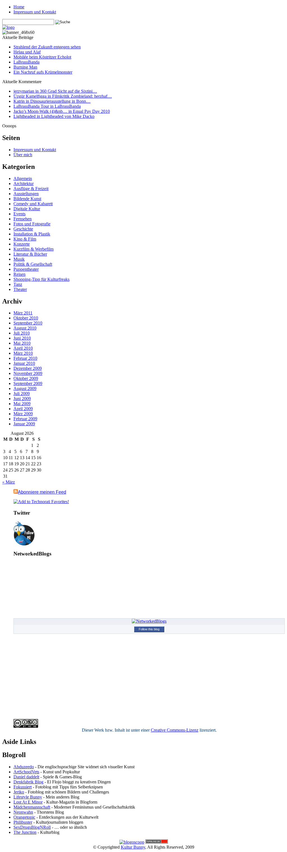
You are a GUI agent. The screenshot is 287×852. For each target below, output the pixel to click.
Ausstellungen (26, 193)
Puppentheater (26, 269)
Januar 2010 (24, 363)
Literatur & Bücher (30, 254)
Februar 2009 (25, 418)
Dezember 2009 (27, 368)
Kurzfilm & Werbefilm (33, 249)
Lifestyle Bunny (27, 797)
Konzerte (21, 244)
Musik (19, 259)
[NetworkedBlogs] (149, 621)
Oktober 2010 (25, 318)
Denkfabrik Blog (28, 781)
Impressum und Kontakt (34, 12)
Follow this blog (149, 629)
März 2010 (23, 353)
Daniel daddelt (26, 776)
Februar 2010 (25, 358)
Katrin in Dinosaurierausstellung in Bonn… (52, 101)
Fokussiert (22, 787)
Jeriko (18, 792)
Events (19, 213)
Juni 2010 (22, 338)
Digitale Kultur (26, 208)
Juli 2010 (21, 333)
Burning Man (25, 67)
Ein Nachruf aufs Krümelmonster (42, 72)
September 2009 (27, 383)
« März (8, 482)
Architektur (23, 183)
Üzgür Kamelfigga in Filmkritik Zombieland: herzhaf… (62, 96)
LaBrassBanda (26, 62)
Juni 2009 (22, 398)
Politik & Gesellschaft (32, 264)
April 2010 (23, 348)
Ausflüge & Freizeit (30, 188)
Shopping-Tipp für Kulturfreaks (41, 279)
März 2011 (23, 313)
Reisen (19, 274)
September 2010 (27, 323)
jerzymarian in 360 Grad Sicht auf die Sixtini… (55, 91)
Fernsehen (22, 218)
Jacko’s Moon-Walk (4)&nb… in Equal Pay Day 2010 (61, 111)
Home (18, 6)
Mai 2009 (22, 403)
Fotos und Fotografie (31, 223)
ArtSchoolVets (26, 771)
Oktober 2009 (25, 378)
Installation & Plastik (31, 234)
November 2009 (27, 373)
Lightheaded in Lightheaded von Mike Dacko (53, 116)
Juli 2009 (21, 393)
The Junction (24, 832)
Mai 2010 (22, 343)
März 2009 (23, 413)
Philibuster (22, 822)
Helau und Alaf (27, 52)
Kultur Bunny (133, 847)
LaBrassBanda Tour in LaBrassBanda (47, 106)
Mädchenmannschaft (31, 807)
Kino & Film (24, 239)
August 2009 (24, 388)
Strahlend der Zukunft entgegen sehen (47, 47)
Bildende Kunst (27, 198)
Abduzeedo (23, 766)
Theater (20, 289)
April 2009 (23, 408)
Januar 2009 (24, 423)
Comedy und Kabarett (33, 203)
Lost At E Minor (28, 802)
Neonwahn (23, 812)
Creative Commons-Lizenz (174, 730)
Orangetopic (24, 817)
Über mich (22, 154)
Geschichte (23, 229)
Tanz (17, 284)
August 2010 (24, 328)
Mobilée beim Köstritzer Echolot (42, 57)
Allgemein (22, 178)
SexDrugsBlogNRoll (32, 827)
